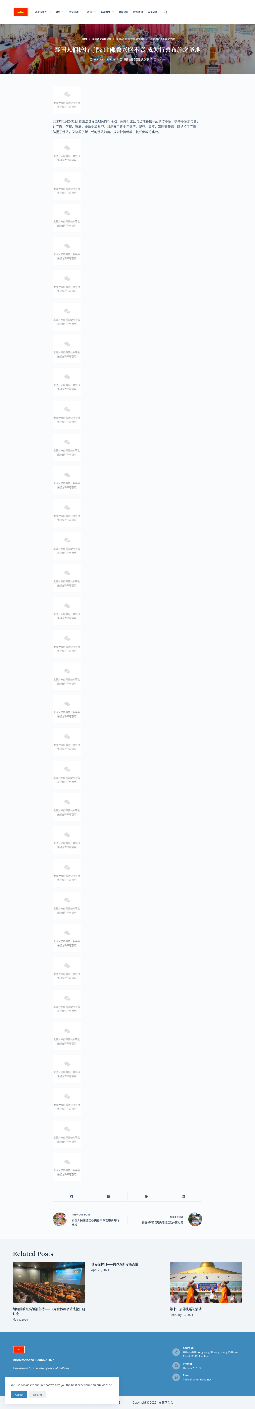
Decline (37, 1394)
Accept (19, 1394)
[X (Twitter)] (109, 1196)
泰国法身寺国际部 (133, 59)
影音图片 (105, 12)
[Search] (165, 12)
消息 (146, 59)
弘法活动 (73, 12)
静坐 (58, 12)
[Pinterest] (146, 1196)
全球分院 (123, 12)
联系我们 (138, 12)
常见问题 (152, 12)
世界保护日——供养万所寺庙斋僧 (114, 1264)
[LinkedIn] (183, 1196)
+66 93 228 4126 (192, 1368)
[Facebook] (71, 1196)
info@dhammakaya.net (197, 1379)
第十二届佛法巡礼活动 (186, 1309)
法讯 (89, 12)
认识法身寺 (41, 12)
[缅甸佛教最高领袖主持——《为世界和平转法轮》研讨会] (49, 1282)
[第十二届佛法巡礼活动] (206, 1282)
